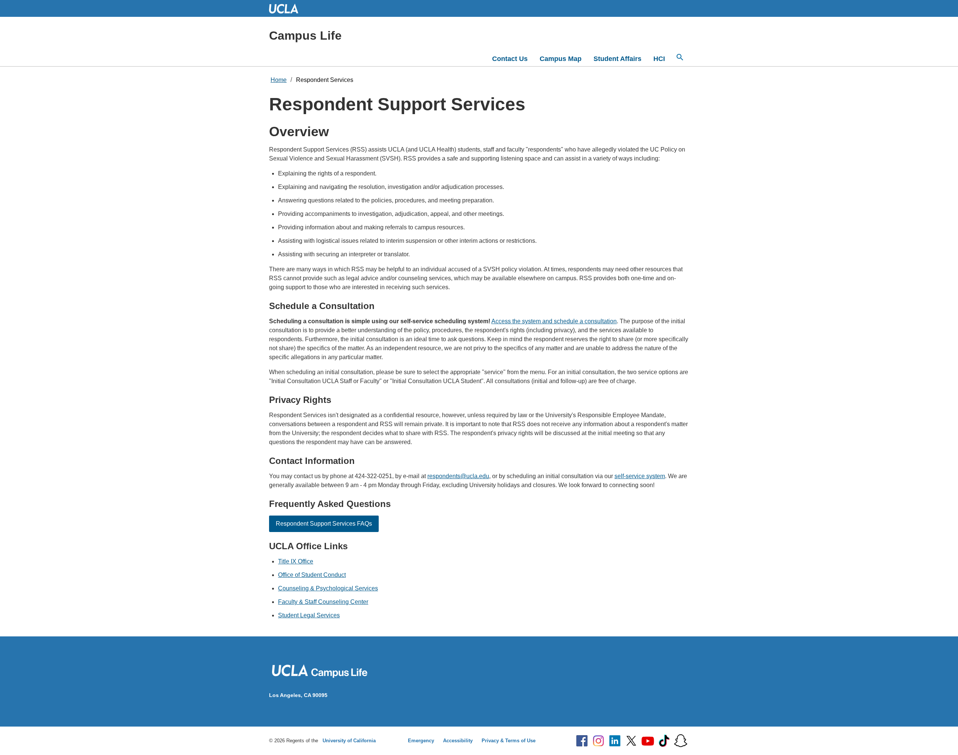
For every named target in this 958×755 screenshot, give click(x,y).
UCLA (287, 8)
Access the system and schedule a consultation (554, 321)
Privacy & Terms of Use (509, 740)
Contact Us (510, 58)
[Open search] (680, 57)
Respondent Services (324, 80)
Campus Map (561, 58)
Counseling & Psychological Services (328, 588)
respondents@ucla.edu (458, 476)
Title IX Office (295, 561)
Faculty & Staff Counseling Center (323, 602)
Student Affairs (617, 58)
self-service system (639, 476)
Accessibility (458, 740)
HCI (659, 58)
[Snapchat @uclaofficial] (680, 741)
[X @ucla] (631, 741)
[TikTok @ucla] (664, 741)
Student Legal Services (309, 615)
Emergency (421, 740)
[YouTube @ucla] (648, 741)
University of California (349, 740)
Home (279, 80)
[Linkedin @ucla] (615, 741)
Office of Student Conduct (312, 575)
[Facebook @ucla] (582, 741)
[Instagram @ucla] (598, 741)
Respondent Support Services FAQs (324, 523)
